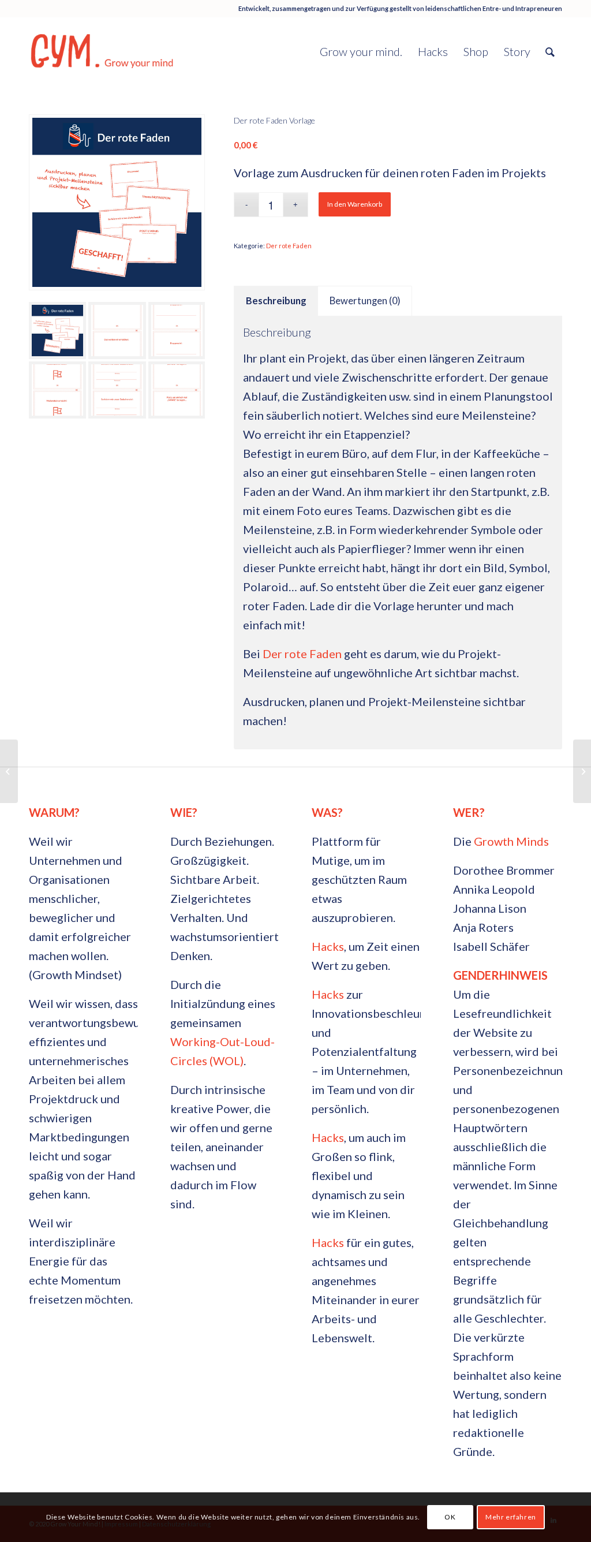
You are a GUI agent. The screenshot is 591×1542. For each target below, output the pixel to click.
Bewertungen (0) (365, 301)
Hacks (328, 946)
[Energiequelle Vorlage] (582, 771)
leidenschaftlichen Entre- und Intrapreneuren (493, 8)
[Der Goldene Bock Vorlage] (9, 771)
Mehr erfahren (510, 1517)
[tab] (276, 301)
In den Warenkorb (354, 204)
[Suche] (550, 51)
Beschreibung (276, 301)
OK (449, 1517)
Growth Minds (511, 841)
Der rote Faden (289, 245)
